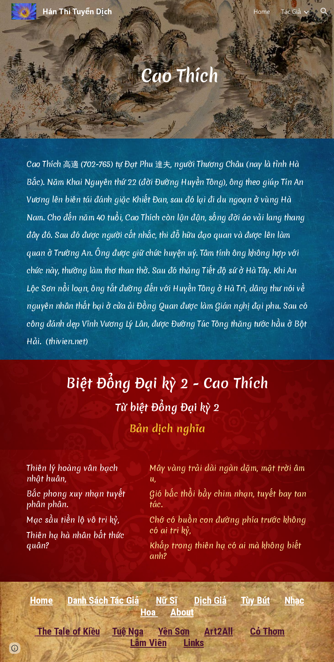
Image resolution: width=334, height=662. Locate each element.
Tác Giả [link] (291, 11)
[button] (324, 11)
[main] (179, 69)
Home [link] (261, 11)
